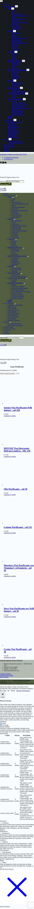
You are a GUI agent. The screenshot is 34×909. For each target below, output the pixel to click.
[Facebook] (1, 163)
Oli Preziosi (14, 212)
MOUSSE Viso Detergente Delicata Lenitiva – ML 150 (17, 449)
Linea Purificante (13, 315)
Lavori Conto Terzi (9, 328)
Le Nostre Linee (9, 303)
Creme (13, 198)
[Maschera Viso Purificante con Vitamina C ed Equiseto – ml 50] (18, 561)
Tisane (13, 253)
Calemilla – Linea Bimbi (15, 305)
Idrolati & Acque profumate (19, 210)
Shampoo (14, 241)
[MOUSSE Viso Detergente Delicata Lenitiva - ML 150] (18, 444)
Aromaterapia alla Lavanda (19, 288)
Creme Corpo (15, 224)
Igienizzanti (14, 264)
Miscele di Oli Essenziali (18, 276)
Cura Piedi (14, 236)
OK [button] (8, 691)
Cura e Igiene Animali (14, 323)
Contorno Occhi (16, 202)
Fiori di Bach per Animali (15, 325)
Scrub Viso (14, 209)
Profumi (13, 285)
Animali (6, 322)
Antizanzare (15, 261)
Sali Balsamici (15, 249)
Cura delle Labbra (16, 215)
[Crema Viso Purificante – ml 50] (18, 645)
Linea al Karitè (12, 308)
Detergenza (14, 232)
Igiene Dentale (15, 217)
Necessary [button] (3, 723)
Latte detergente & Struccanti (20, 204)
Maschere (14, 246)
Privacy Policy (4, 677)
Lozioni (13, 244)
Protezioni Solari (16, 269)
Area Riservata (8, 159)
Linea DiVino (12, 307)
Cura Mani (14, 234)
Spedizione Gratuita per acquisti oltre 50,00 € (13, 154)
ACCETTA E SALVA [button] (7, 869)
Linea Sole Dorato (13, 317)
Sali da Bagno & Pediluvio (19, 231)
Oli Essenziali (15, 274)
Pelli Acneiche (15, 214)
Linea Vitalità (12, 318)
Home (5, 193)
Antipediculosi (15, 263)
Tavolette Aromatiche (17, 296)
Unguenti (14, 280)
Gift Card (6, 334)
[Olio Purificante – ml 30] (18, 485)
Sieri (12, 200)
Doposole (14, 271)
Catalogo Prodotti (5, 674)
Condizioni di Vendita (6, 675)
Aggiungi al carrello (10, 416)
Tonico (13, 205)
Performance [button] (4, 831)
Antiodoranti (15, 258)
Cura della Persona (9, 195)
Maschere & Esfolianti (18, 207)
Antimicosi (14, 259)
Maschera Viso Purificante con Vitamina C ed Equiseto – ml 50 (19, 568)
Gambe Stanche (16, 229)
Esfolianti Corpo (16, 227)
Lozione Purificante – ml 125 (18, 527)
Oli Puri (13, 222)
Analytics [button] (3, 840)
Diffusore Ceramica (17, 298)
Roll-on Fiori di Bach (17, 290)
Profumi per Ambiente (18, 286)
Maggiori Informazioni (23, 691)
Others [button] (2, 860)
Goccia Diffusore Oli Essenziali (20, 291)
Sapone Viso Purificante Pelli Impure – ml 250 (18, 408)
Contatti (6, 332)
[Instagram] (3, 163)
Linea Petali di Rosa (14, 313)
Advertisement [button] (4, 850)
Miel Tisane (14, 254)
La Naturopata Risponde (11, 157)
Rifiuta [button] (13, 691)
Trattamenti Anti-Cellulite (18, 225)
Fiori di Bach (15, 251)
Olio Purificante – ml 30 (15, 489)
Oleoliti (13, 281)
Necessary (5, 725)
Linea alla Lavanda (13, 310)
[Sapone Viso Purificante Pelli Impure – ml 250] (18, 403)
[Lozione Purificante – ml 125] (18, 523)
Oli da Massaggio (16, 220)
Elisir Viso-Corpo (16, 293)
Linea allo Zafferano (14, 320)
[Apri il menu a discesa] (13, 197)
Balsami (13, 242)
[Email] (5, 163)
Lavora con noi (8, 327)
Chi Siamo (7, 330)
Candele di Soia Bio (17, 295)
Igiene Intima (15, 237)
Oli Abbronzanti (16, 268)
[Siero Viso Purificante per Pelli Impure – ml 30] (18, 604)
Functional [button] (3, 821)
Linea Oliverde (12, 312)
